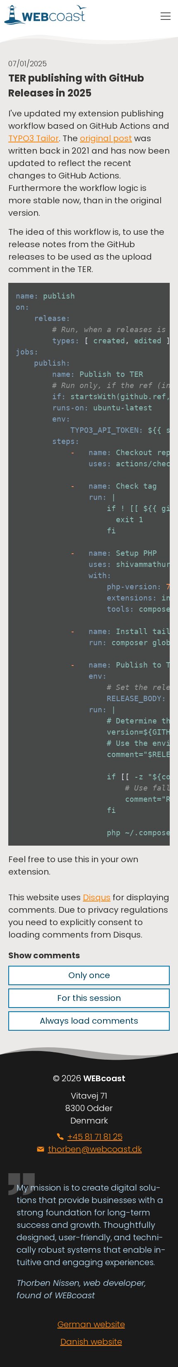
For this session (89, 998)
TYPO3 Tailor (33, 138)
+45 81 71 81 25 (95, 1137)
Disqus (97, 897)
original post (106, 138)
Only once (89, 975)
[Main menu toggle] (165, 16)
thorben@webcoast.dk (95, 1149)
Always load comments (89, 1021)
